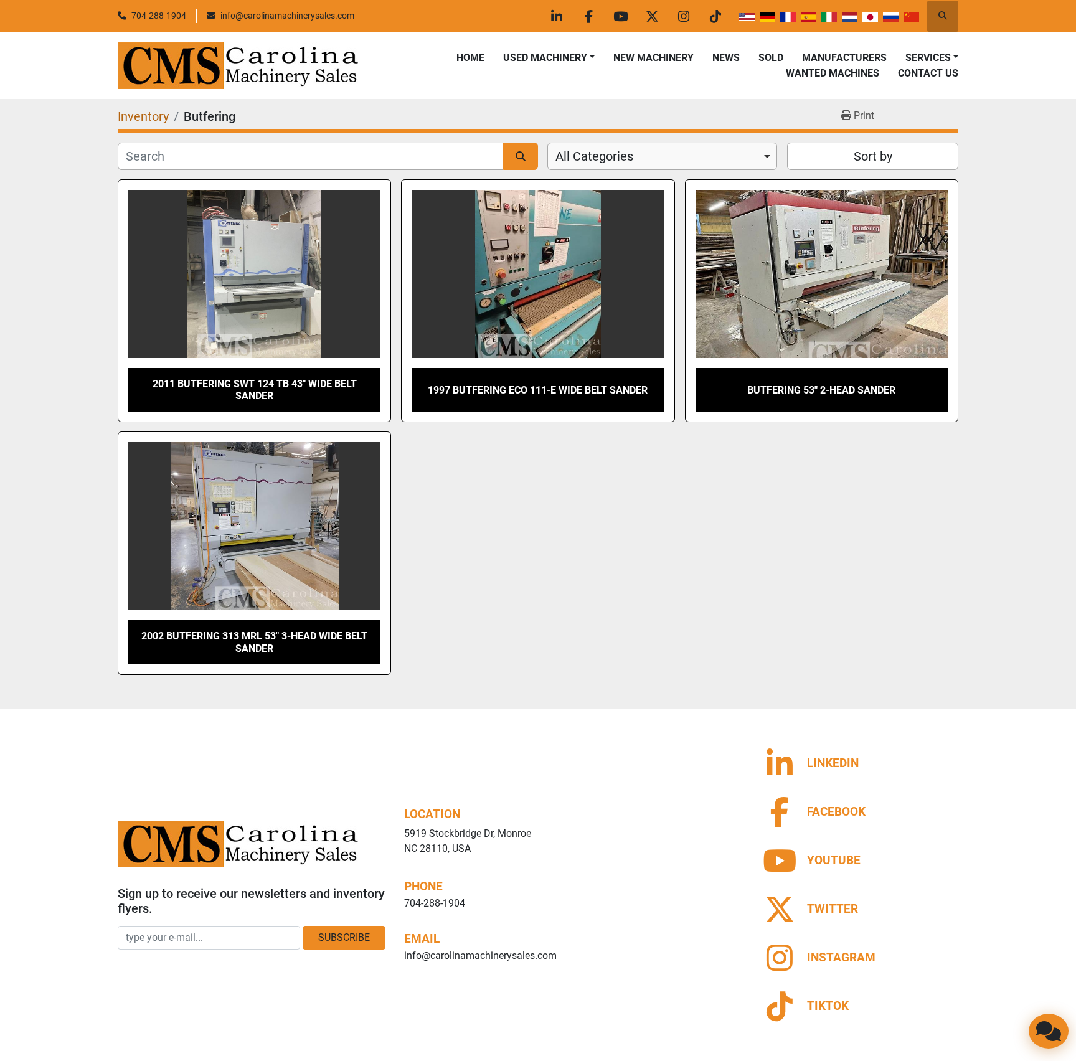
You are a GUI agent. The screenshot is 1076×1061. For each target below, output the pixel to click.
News (726, 58)
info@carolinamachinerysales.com (287, 16)
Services (928, 58)
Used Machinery (545, 58)
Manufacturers (844, 58)
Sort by (873, 156)
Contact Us (928, 73)
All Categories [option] (594, 156)
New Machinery (653, 58)
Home (470, 58)
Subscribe (344, 937)
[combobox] (662, 156)
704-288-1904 (158, 16)
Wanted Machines (832, 73)
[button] (549, 57)
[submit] (520, 156)
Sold (770, 58)
